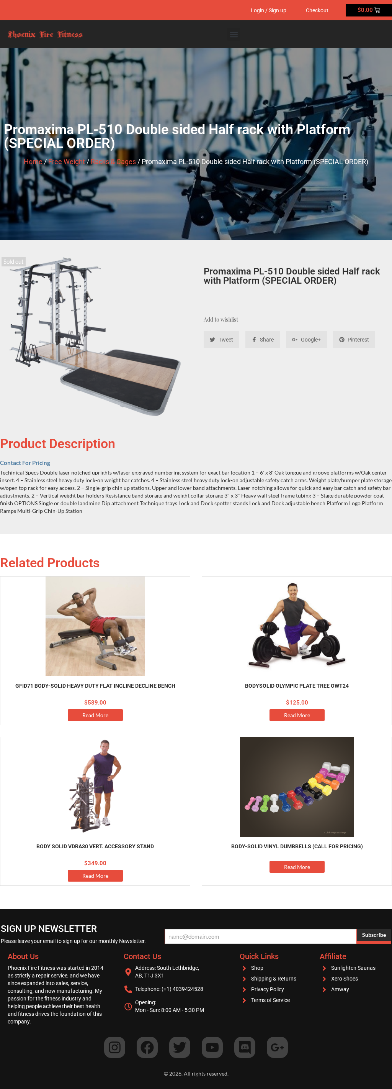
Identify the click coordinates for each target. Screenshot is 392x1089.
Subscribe (374, 934)
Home (33, 162)
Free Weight (66, 162)
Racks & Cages (113, 162)
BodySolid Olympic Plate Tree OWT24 (297, 686)
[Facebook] (147, 1047)
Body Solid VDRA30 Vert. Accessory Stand (95, 846)
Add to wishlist (221, 319)
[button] (233, 34)
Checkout (317, 10)
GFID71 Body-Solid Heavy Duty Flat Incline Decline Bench (95, 686)
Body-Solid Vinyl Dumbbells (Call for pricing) (297, 846)
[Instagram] (114, 1047)
